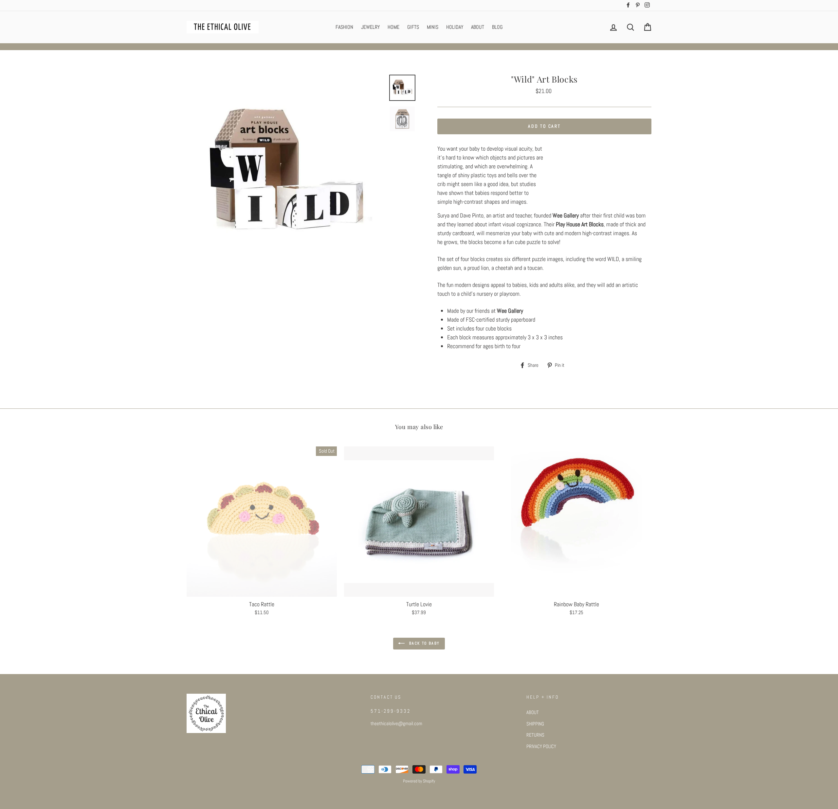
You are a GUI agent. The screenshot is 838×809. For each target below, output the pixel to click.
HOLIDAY (454, 27)
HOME (393, 27)
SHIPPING (535, 724)
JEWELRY (370, 27)
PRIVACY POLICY (541, 746)
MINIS (432, 27)
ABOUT (477, 27)
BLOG (497, 27)
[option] (285, 174)
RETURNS (535, 735)
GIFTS (413, 27)
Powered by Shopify (419, 781)
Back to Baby (423, 643)
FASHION (344, 27)
